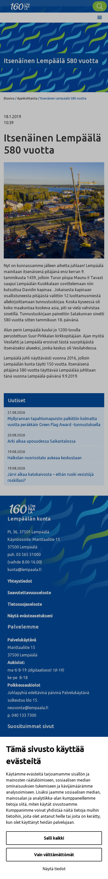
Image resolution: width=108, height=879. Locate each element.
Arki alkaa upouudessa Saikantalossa (42, 441)
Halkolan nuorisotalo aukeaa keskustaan (45, 457)
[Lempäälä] (20, 5)
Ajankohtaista (27, 98)
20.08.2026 (16, 435)
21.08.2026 (16, 412)
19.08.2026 (16, 452)
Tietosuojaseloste (25, 604)
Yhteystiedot (20, 581)
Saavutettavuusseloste (29, 592)
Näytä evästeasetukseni (30, 615)
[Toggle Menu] (99, 18)
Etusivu (9, 98)
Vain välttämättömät (54, 854)
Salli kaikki (54, 838)
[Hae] (100, 6)
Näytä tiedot (54, 868)
